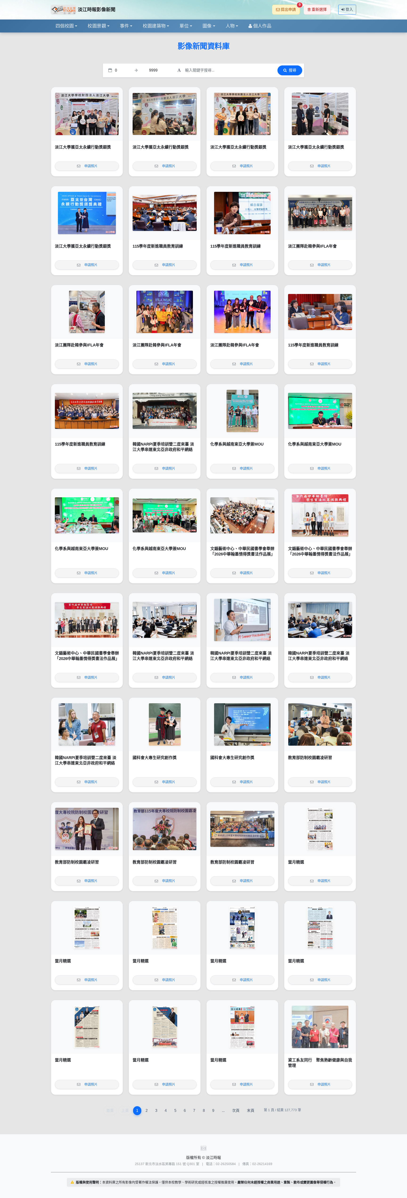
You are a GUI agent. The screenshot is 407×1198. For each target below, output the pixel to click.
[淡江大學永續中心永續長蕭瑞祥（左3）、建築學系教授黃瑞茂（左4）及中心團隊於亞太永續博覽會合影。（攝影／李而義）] (87, 114)
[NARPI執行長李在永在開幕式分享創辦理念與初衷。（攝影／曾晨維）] (242, 620)
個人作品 (262, 26)
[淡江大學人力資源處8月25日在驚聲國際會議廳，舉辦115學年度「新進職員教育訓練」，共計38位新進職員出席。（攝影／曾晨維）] (87, 411)
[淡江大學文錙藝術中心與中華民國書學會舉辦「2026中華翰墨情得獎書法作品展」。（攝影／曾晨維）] (87, 620)
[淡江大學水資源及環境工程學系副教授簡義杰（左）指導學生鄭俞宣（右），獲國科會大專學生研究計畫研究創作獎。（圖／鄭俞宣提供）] (165, 724)
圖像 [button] (207, 26)
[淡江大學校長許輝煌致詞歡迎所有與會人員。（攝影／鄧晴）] (165, 829)
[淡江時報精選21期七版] (87, 928)
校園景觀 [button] (97, 26)
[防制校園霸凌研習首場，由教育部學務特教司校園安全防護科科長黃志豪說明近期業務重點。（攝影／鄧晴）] (320, 724)
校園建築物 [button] (154, 26)
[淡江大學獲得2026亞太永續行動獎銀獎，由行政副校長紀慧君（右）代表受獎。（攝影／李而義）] (87, 213)
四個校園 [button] (65, 26)
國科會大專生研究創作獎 (155, 758)
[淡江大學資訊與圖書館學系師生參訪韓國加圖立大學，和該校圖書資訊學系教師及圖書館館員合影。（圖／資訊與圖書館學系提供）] (320, 213)
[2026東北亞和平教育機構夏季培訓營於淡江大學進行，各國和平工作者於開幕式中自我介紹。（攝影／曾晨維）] (320, 620)
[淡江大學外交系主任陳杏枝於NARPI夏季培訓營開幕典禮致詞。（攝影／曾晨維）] (165, 620)
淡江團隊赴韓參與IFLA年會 (312, 246)
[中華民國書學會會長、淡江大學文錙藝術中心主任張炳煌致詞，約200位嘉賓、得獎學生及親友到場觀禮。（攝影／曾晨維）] (242, 515)
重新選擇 (319, 10)
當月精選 (296, 862)
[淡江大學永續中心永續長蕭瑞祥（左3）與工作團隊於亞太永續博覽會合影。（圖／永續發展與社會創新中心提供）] (242, 114)
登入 (349, 10)
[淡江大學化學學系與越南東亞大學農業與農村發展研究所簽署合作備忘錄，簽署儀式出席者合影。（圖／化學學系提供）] (165, 515)
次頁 (236, 1111)
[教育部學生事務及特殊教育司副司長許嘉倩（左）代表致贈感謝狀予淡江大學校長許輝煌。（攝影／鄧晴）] (87, 829)
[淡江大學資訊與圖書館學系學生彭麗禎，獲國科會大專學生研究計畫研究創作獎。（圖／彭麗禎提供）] (242, 724)
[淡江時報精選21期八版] (320, 829)
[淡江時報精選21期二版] (165, 1027)
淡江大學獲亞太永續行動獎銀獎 (83, 147)
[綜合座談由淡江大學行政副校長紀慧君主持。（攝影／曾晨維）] (242, 213)
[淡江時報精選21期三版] (87, 1027)
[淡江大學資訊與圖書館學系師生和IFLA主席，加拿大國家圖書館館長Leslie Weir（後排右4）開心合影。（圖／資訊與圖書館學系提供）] (165, 312)
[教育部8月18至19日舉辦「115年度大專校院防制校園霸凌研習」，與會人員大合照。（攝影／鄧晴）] (242, 829)
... (223, 1111)
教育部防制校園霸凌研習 (310, 758)
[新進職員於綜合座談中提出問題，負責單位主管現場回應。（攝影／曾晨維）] (320, 312)
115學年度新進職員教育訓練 (158, 246)
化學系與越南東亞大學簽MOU (237, 444)
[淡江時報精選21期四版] (320, 928)
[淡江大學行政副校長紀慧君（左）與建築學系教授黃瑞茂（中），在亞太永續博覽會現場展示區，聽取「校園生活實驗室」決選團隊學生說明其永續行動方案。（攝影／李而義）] (320, 114)
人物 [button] (230, 26)
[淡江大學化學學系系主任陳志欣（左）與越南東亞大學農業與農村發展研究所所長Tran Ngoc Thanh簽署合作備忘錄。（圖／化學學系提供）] (320, 411)
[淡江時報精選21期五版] (242, 928)
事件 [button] (124, 26)
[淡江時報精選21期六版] (165, 928)
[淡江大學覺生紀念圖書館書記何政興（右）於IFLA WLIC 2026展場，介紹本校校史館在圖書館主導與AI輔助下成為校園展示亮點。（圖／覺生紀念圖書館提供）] (87, 312)
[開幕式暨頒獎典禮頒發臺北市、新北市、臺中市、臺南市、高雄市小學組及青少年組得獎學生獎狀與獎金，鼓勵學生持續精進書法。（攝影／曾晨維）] (320, 515)
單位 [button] (184, 26)
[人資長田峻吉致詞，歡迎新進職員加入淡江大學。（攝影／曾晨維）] (165, 213)
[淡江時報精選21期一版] (242, 1027)
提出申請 (290, 8)
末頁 (250, 1111)
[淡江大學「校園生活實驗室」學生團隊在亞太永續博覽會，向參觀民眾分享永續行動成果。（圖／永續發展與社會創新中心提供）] (165, 114)
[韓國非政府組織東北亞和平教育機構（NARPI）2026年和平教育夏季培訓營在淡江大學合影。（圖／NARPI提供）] (165, 411)
